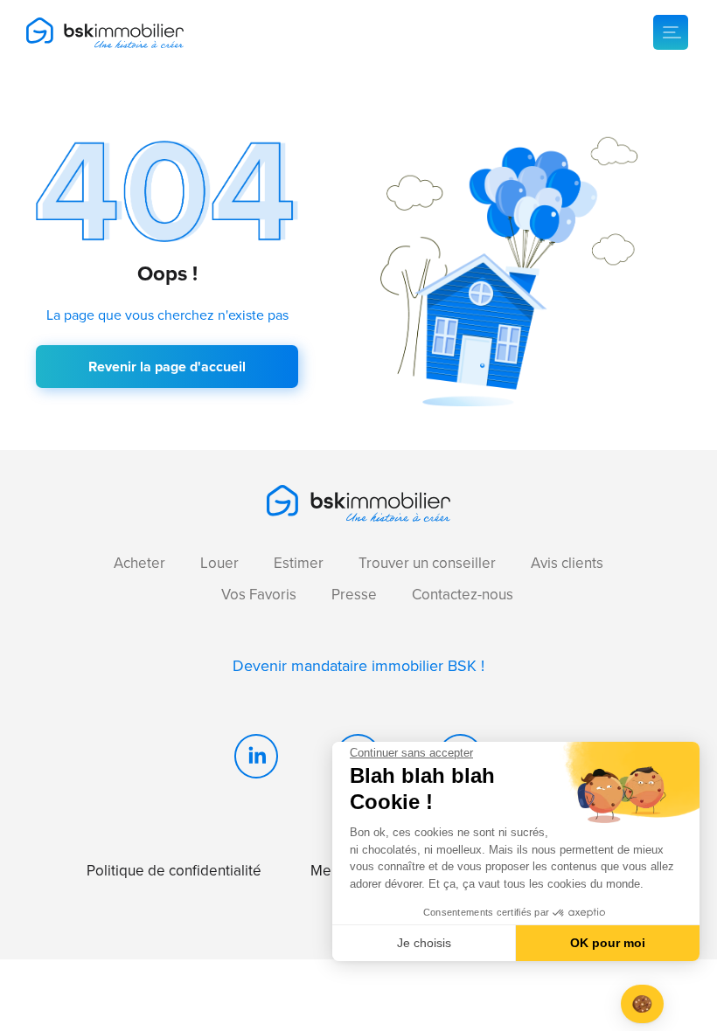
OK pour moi (607, 943)
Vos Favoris (258, 594)
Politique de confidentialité (174, 871)
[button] (642, 1004)
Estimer (299, 563)
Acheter (139, 563)
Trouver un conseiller (427, 563)
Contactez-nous (462, 594)
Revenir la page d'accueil (167, 366)
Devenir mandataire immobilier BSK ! (358, 665)
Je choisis (424, 943)
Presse (354, 594)
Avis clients (567, 563)
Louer (219, 563)
